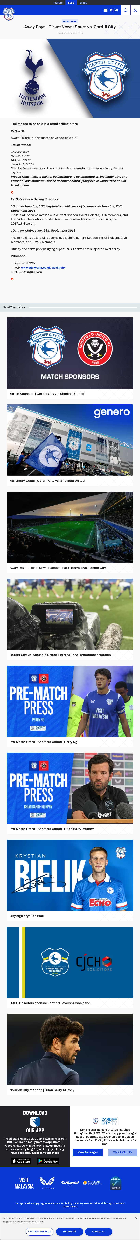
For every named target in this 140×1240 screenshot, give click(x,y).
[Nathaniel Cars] (70, 1183)
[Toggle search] (125, 10)
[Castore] (47, 1183)
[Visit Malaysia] (24, 1183)
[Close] (136, 1218)
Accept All (99, 1231)
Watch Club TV (122, 1152)
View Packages (88, 1152)
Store (83, 2)
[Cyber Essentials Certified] (115, 1183)
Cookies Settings (39, 1231)
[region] (70, 1226)
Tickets (58, 2)
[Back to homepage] (8, 13)
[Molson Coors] (92, 1183)
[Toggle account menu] (135, 10)
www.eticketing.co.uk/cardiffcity (43, 267)
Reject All (69, 1231)
